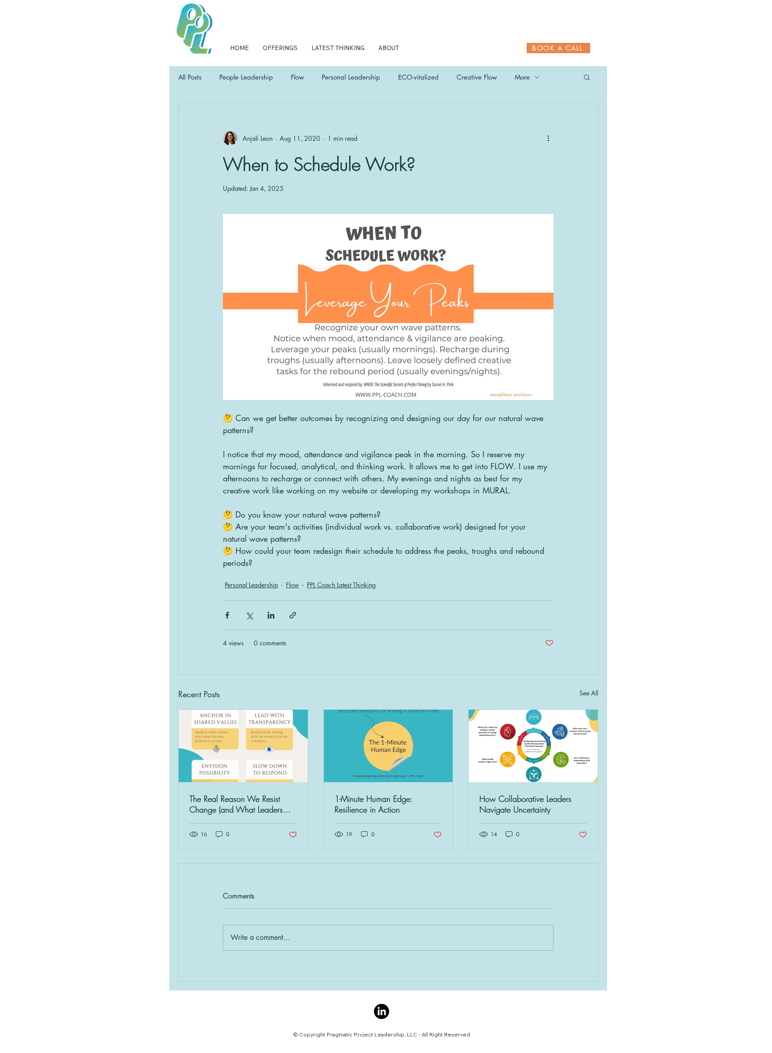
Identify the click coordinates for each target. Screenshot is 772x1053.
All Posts (189, 77)
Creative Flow (477, 77)
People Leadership (246, 77)
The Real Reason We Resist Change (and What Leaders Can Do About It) (236, 804)
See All (588, 693)
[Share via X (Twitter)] (249, 615)
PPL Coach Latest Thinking (341, 585)
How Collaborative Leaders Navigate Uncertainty (525, 804)
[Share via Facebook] (227, 615)
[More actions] (548, 138)
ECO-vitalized (418, 77)
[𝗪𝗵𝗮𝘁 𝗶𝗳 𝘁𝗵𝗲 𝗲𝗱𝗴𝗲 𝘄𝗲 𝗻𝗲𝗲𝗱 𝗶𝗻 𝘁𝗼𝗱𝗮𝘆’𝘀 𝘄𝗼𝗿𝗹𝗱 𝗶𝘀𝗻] (388, 746)
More (522, 77)
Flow (297, 77)
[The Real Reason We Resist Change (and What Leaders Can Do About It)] (243, 746)
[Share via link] (293, 615)
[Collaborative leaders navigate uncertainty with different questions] (533, 746)
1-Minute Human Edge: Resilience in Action (373, 804)
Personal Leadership (351, 77)
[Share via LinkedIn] (271, 615)
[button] (587, 76)
